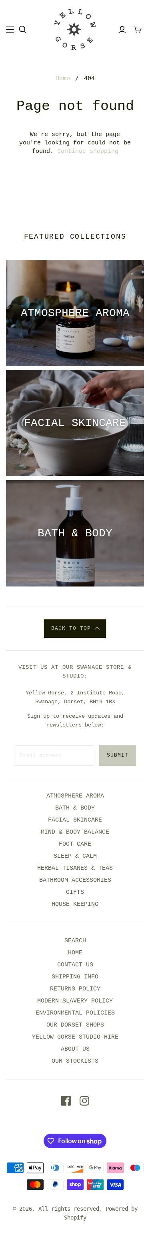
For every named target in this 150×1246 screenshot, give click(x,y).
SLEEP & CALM (75, 856)
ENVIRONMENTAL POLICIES (75, 1013)
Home (63, 78)
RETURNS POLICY (75, 989)
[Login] (122, 29)
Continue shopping (87, 151)
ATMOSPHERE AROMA (75, 796)
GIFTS (75, 892)
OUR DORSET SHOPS (75, 1025)
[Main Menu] (10, 30)
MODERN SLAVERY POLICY (75, 1001)
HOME (75, 953)
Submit (117, 755)
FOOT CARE (75, 844)
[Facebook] (66, 1101)
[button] (75, 628)
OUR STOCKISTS (75, 1061)
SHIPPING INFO (75, 977)
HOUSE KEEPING (75, 904)
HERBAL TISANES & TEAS (75, 868)
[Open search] (23, 30)
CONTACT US (75, 965)
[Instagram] (84, 1101)
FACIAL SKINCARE (75, 820)
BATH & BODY (75, 808)
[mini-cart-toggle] (137, 29)
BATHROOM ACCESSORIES (75, 880)
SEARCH (75, 941)
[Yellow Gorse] (75, 29)
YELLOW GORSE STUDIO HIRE (75, 1037)
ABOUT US (75, 1049)
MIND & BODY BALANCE (75, 832)
